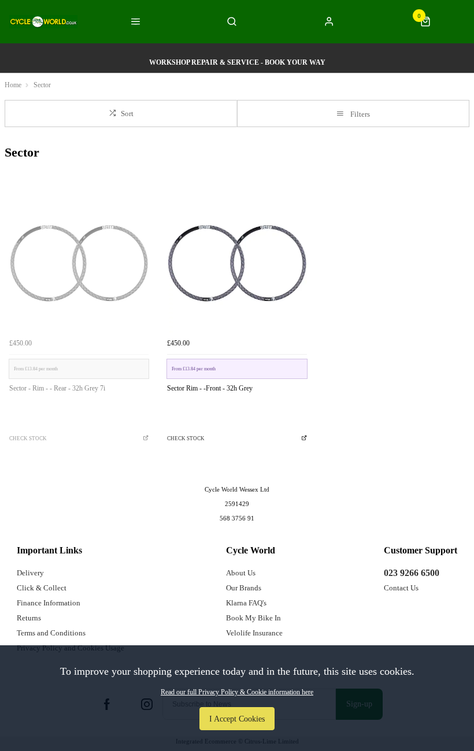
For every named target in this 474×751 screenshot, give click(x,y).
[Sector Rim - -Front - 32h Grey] (236, 263)
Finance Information (48, 602)
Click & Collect (41, 587)
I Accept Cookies (237, 718)
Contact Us (401, 587)
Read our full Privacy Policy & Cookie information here (237, 692)
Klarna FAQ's (246, 602)
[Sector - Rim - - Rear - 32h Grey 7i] (79, 263)
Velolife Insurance (254, 633)
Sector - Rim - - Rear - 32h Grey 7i (57, 388)
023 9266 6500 (411, 573)
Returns (29, 618)
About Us (240, 572)
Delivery (30, 572)
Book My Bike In (253, 618)
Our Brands (243, 587)
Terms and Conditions (51, 633)
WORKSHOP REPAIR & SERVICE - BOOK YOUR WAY (237, 62)
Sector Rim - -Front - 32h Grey (210, 388)
